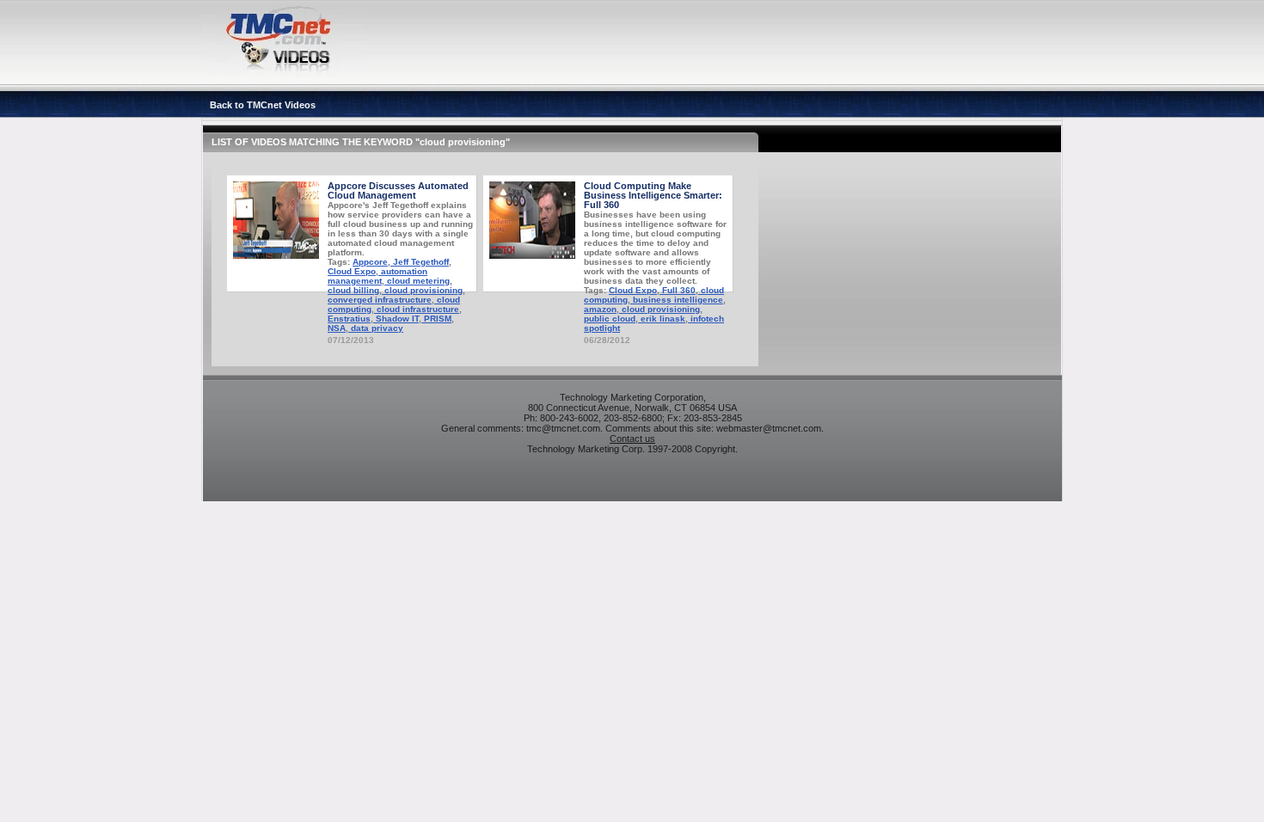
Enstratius (349, 318)
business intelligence (676, 299)
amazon (600, 309)
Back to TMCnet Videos (263, 105)
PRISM (436, 318)
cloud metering (417, 280)
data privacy (375, 328)
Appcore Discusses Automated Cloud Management (398, 190)
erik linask (661, 318)
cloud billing (353, 290)
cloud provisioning (422, 290)
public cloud (609, 318)
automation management (377, 276)
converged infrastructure (380, 299)
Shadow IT (396, 318)
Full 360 (678, 290)
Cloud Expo (352, 271)
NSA (337, 328)
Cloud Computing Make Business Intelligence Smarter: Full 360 (653, 195)
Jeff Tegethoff (419, 262)
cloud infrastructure (416, 309)
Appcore (370, 262)
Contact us (632, 438)
